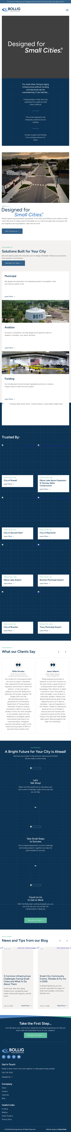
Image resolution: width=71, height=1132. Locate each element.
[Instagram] (14, 1057)
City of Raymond (47, 532)
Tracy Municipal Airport (50, 627)
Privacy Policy (7, 1119)
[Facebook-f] (3, 1057)
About (4, 1088)
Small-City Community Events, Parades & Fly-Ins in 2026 (53, 979)
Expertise (5, 1095)
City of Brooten (11, 627)
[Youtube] (19, 1057)
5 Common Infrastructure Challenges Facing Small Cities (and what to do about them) (35, 2)
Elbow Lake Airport (12, 580)
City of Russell (10, 480)
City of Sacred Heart (13, 532)
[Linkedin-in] (9, 1057)
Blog (3, 1098)
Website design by (56, 1129)
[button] (67, 10)
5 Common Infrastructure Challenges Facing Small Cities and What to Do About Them (17, 980)
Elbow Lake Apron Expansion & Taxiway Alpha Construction (53, 483)
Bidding (4, 1112)
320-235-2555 (7, 1073)
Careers (5, 1091)
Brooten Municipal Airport (52, 580)
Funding (5, 1109)
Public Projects (7, 1116)
